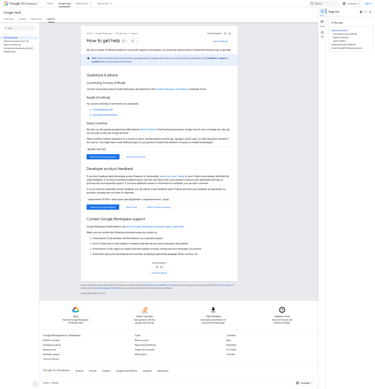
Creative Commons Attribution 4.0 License (160, 285)
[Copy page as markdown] (132, 40)
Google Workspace (104, 33)
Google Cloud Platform (126, 371)
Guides (22, 19)
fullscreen (365, 12)
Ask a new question (135, 156)
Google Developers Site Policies (107, 288)
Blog (228, 340)
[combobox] (323, 3)
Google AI (147, 371)
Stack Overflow (148, 129)
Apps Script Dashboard (145, 345)
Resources (103, 3)
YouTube (230, 354)
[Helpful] (225, 33)
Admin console (142, 340)
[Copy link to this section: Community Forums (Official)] (128, 83)
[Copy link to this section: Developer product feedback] (136, 169)
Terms (46, 383)
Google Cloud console (145, 349)
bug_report (361, 12)
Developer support (51, 354)
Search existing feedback (103, 207)
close (370, 12)
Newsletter (231, 345)
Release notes (49, 349)
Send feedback (220, 41)
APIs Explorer (141, 354)
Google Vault (64, 3)
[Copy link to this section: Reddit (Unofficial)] (113, 98)
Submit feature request (159, 207)
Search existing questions (103, 156)
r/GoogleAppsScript (102, 109)
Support (51, 19)
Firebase (106, 371)
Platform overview (51, 340)
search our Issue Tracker (172, 176)
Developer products (52, 345)
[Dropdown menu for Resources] (112, 3)
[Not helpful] (229, 33)
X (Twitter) (231, 349)
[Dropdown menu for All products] (91, 3)
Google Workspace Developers (172, 89)
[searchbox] (20, 28)
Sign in (368, 3)
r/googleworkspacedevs (105, 114)
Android (79, 371)
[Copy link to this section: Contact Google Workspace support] (148, 219)
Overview (8, 19)
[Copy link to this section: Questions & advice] (121, 75)
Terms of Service (51, 359)
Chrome (93, 371)
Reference (36, 19)
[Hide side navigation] (35, 384)
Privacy (55, 383)
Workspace (29, 4)
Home (50, 3)
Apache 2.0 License (222, 285)
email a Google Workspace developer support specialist (155, 226)
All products (82, 3)
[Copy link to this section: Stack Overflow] (110, 123)
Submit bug (131, 207)
